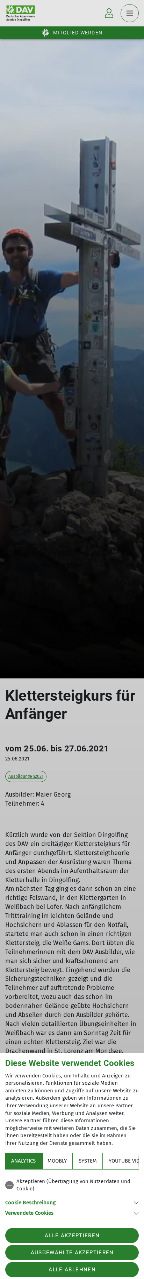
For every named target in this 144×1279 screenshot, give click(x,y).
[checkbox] (72, 1185)
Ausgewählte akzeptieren (72, 1252)
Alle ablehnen (72, 1269)
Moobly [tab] (57, 1161)
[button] (72, 1202)
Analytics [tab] (23, 1161)
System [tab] (88, 1161)
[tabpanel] (72, 1196)
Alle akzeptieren (72, 1235)
